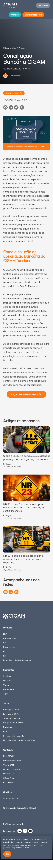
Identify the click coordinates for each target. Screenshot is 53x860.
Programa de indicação (14, 722)
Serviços (7, 676)
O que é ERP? (9, 773)
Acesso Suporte (10, 798)
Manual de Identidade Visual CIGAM (19, 740)
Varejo (6, 685)
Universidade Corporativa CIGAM (19, 808)
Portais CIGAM (9, 638)
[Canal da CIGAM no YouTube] (30, 831)
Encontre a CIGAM (11, 714)
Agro (5, 693)
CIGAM (6, 48)
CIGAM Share (9, 778)
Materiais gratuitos (11, 769)
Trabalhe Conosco (11, 718)
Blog (14, 48)
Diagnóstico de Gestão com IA (17, 660)
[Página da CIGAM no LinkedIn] (11, 592)
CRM (5, 642)
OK (7, 854)
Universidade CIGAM (12, 760)
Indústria (7, 680)
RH (4, 656)
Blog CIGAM (8, 756)
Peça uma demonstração (26, 394)
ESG (5, 731)
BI (4, 651)
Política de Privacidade (13, 736)
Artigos (22, 48)
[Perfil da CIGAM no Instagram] (5, 592)
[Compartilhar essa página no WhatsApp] (22, 107)
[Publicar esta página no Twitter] (16, 107)
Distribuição (8, 689)
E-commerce (9, 647)
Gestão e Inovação (13, 93)
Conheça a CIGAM (11, 709)
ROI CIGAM (8, 782)
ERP (5, 634)
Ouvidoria (7, 792)
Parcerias (7, 727)
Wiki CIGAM (8, 765)
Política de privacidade (13, 824)
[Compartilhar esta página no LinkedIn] (11, 107)
